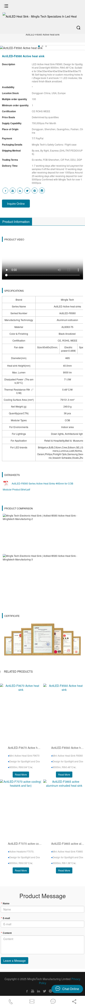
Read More (21, 774)
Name (5, 903)
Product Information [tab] (16, 221)
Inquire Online (16, 204)
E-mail (5, 918)
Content (6, 933)
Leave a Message (14, 961)
